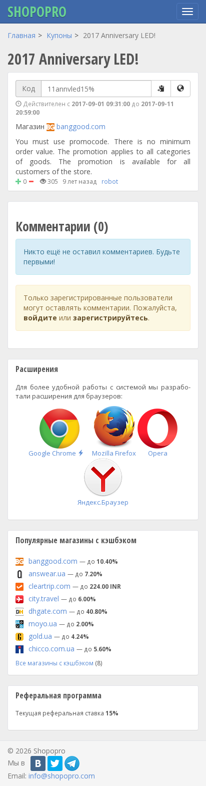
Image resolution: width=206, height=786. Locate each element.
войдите (40, 317)
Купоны (59, 35)
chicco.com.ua (51, 648)
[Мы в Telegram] (72, 763)
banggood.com (81, 126)
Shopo (37, 11)
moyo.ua (42, 623)
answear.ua (47, 573)
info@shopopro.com (61, 775)
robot (110, 181)
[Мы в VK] (38, 763)
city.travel (43, 598)
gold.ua (40, 636)
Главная (22, 35)
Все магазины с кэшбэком (55, 663)
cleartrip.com (49, 586)
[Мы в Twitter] (55, 763)
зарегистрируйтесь (110, 317)
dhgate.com (47, 611)
